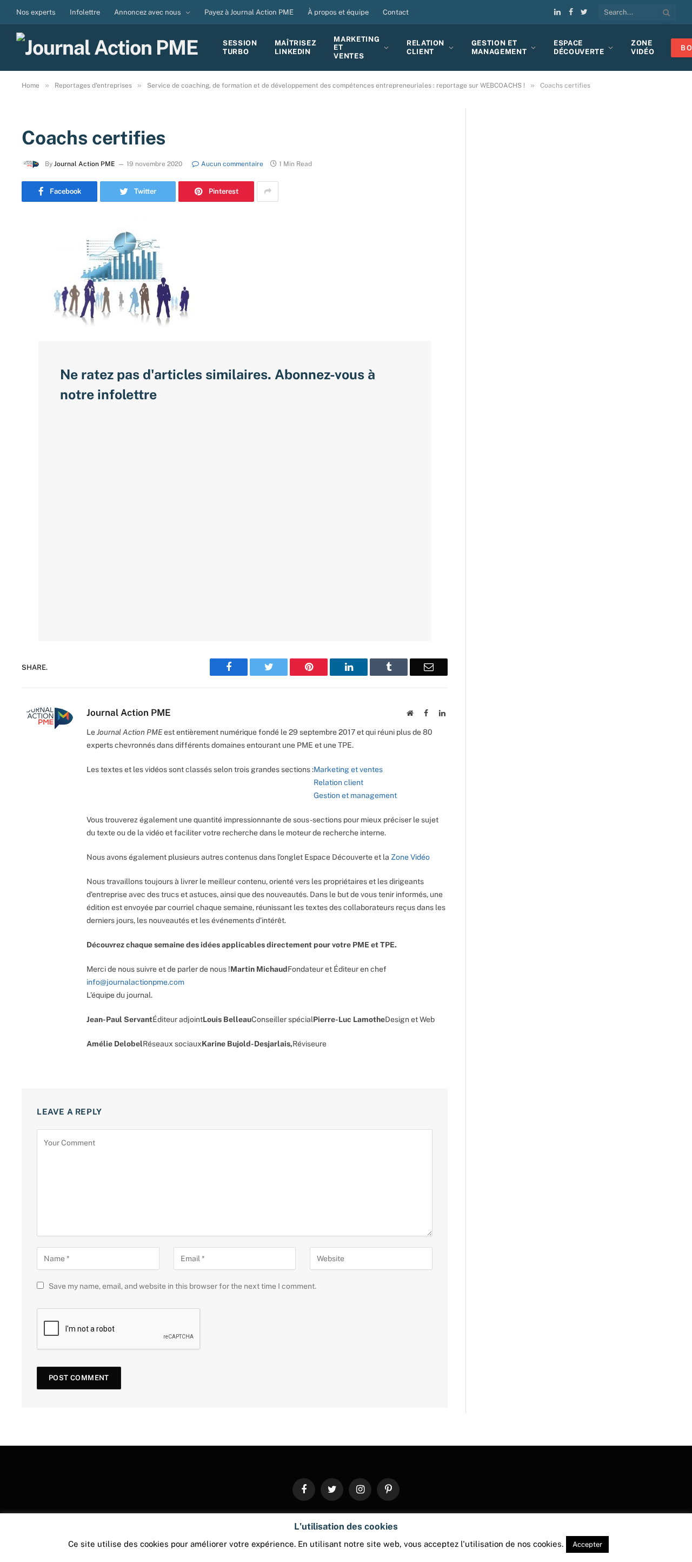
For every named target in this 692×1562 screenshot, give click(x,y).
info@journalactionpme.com (135, 982)
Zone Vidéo (410, 857)
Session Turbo (240, 47)
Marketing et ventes (348, 769)
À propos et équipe (338, 12)
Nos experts (36, 12)
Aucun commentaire (232, 164)
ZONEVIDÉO (642, 47)
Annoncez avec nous (147, 12)
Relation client (425, 47)
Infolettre (85, 12)
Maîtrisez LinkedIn (296, 47)
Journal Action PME (84, 164)
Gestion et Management (499, 47)
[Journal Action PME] (111, 47)
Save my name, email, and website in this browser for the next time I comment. (182, 1286)
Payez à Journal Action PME (249, 12)
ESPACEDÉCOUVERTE (579, 47)
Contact (396, 12)
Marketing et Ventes (357, 47)
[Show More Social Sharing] (267, 191)
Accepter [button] (587, 1544)
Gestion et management (355, 795)
